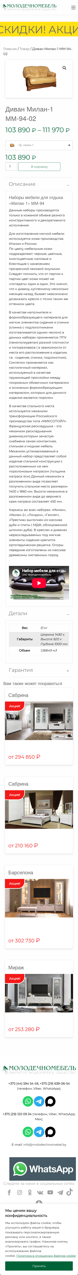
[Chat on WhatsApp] (42, 1169)
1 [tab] (30, 919)
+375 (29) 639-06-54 (55, 1083)
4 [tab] (48, 919)
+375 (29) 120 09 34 (17, 1114)
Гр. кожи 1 (26, 145)
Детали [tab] (18, 613)
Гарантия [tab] (21, 670)
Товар (25, 49)
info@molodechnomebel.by (44, 1145)
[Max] (50, 1101)
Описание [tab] (22, 184)
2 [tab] (36, 919)
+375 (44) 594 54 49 (23, 1083)
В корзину (39, 167)
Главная (10, 49)
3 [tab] (42, 919)
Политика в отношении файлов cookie (46, 1256)
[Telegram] (39, 1101)
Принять (39, 1266)
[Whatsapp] (28, 1101)
